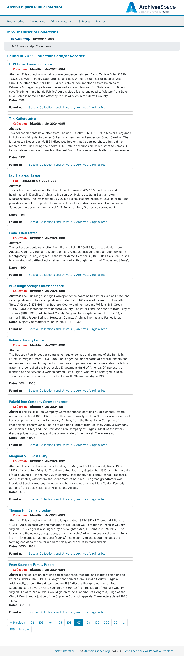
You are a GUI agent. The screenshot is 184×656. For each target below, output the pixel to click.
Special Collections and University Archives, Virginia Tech (68, 107)
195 (59, 622)
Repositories (15, 21)
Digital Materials (62, 21)
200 (106, 622)
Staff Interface (65, 651)
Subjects (84, 21)
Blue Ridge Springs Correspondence (36, 285)
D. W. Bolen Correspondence (30, 64)
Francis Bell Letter (23, 233)
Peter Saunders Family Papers (31, 564)
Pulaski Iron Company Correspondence (38, 401)
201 (116, 622)
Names (100, 21)
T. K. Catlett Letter (22, 118)
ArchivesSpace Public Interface (34, 7)
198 (87, 622)
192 (31, 622)
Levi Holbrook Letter (24, 175)
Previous (17, 622)
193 (41, 622)
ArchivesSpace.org (97, 651)
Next (24, 629)
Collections (37, 21)
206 (12, 629)
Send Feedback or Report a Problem (148, 651)
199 (97, 622)
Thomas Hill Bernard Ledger (30, 510)
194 (50, 622)
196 (69, 622)
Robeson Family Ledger (27, 340)
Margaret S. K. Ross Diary (28, 456)
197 (78, 622)
